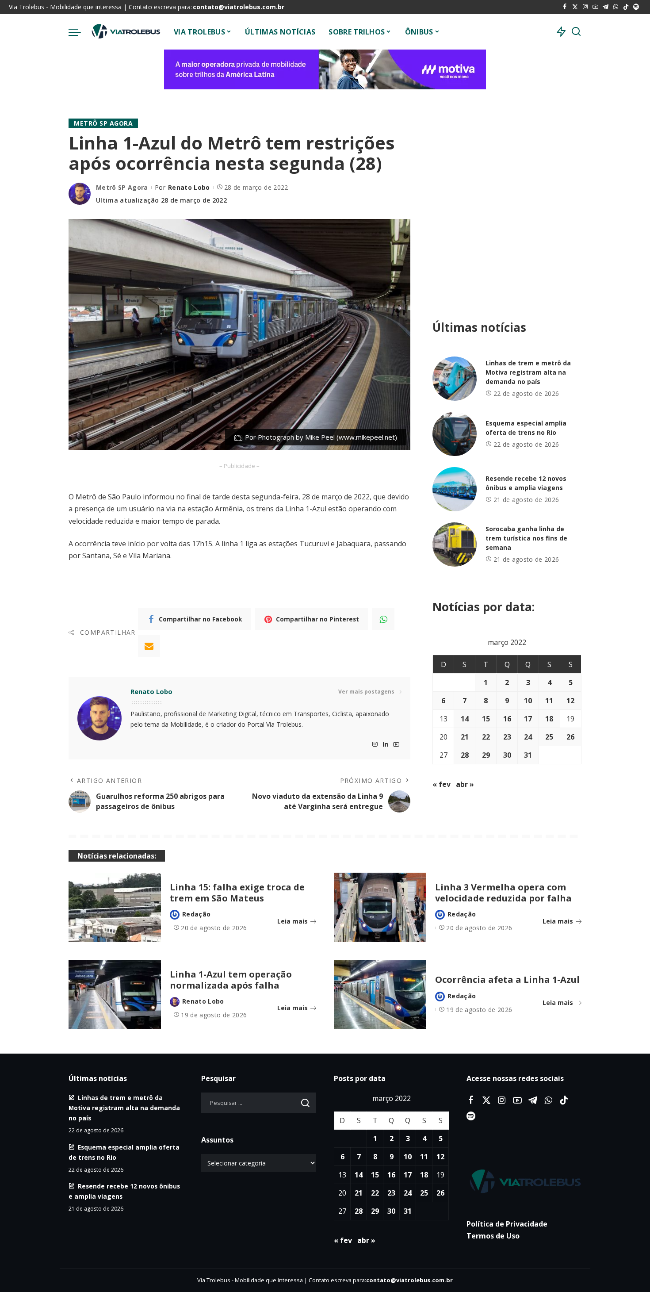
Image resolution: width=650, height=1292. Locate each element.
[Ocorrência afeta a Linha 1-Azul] (380, 994)
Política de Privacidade (506, 1224)
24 (528, 737)
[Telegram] (605, 7)
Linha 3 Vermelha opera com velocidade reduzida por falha (503, 892)
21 (465, 737)
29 (486, 755)
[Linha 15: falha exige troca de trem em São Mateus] (115, 907)
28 (465, 755)
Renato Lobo (189, 187)
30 (507, 755)
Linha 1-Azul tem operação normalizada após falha (231, 979)
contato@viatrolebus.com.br (238, 7)
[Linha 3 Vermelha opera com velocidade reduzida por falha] (380, 907)
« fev (441, 784)
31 (528, 755)
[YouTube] (595, 7)
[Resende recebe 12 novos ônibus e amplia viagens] (454, 489)
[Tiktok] (626, 7)
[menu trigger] (79, 32)
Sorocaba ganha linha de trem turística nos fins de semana (526, 538)
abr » (465, 784)
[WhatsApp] (616, 7)
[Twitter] (575, 7)
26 (570, 737)
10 (528, 700)
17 (528, 719)
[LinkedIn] (385, 744)
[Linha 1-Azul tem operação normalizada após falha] (115, 994)
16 (507, 719)
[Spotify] (636, 7)
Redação (196, 914)
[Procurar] (576, 32)
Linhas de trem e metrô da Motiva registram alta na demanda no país (528, 372)
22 (486, 737)
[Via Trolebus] (125, 32)
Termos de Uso (493, 1236)
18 (549, 719)
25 (549, 737)
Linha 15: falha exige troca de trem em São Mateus (237, 892)
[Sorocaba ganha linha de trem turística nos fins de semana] (454, 544)
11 (549, 700)
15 (486, 719)
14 (465, 719)
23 (507, 737)
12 (570, 700)
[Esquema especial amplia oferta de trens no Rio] (454, 434)
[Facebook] (565, 7)
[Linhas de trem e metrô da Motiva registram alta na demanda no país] (454, 379)
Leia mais (292, 921)
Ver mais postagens (366, 691)
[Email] (149, 646)
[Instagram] (585, 7)
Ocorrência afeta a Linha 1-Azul (507, 979)
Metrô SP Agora (103, 123)
